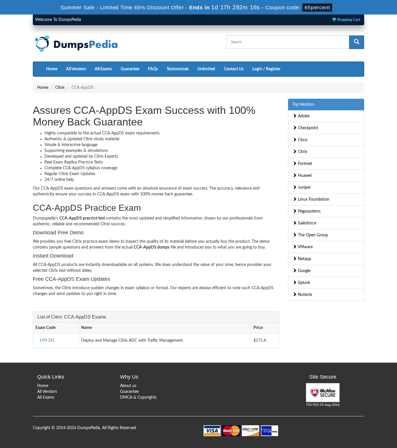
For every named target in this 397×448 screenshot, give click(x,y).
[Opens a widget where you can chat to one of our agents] (357, 415)
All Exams (103, 69)
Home (51, 69)
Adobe (303, 116)
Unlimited (206, 69)
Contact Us (234, 69)
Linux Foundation (313, 199)
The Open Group (312, 235)
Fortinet (304, 164)
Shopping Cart (348, 20)
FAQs (153, 69)
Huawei (304, 176)
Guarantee (130, 69)
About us (128, 386)
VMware (305, 247)
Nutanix (304, 295)
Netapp (304, 259)
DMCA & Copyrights (138, 397)
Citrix (60, 88)
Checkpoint (307, 128)
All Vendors (76, 69)
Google (303, 271)
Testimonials (178, 69)
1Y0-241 (47, 341)
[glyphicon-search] (356, 42)
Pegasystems (309, 211)
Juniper (304, 188)
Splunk (303, 283)
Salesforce (306, 223)
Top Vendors (303, 104)
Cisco (302, 140)
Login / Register (266, 69)
